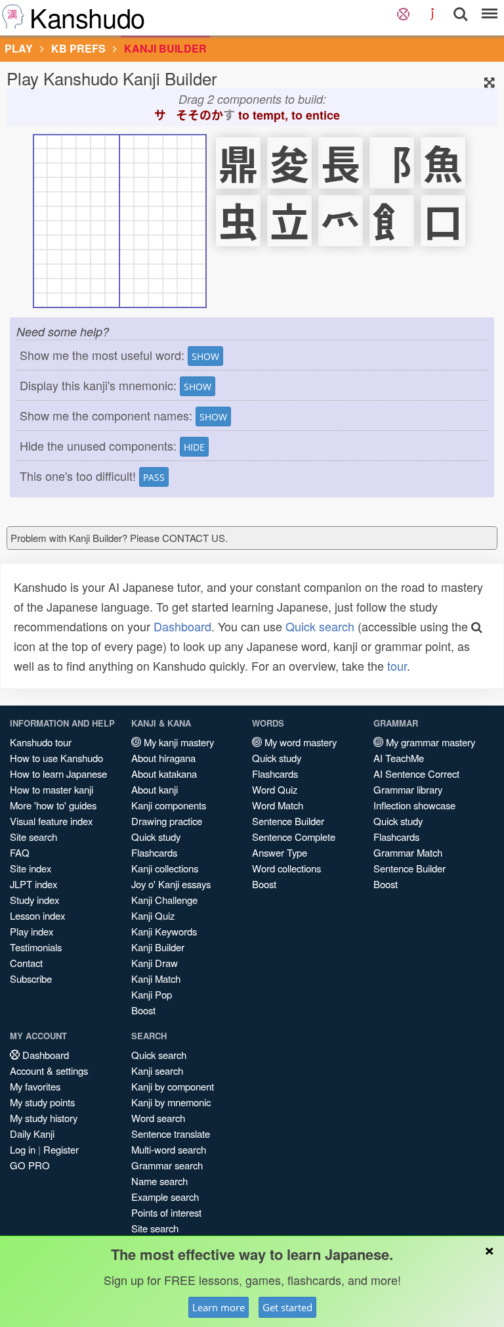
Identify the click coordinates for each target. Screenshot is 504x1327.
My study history (43, 1118)
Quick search (319, 626)
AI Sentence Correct (416, 773)
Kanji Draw (154, 963)
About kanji (154, 789)
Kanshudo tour (41, 742)
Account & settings (49, 1070)
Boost (143, 1010)
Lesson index (37, 915)
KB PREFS (78, 48)
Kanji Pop (151, 994)
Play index (31, 931)
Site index (30, 868)
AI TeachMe (398, 758)
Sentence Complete (293, 836)
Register (61, 1149)
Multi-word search (168, 1149)
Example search (165, 1196)
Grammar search (167, 1165)
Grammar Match (407, 852)
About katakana (164, 773)
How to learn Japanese (58, 773)
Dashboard (182, 626)
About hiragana (163, 758)
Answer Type (279, 852)
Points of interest (166, 1212)
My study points (42, 1102)
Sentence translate (170, 1133)
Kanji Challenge (164, 900)
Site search (33, 836)
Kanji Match (155, 978)
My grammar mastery (429, 742)
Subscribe (31, 978)
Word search (158, 1118)
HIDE (194, 447)
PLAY (19, 48)
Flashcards (154, 852)
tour (397, 665)
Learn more (218, 1307)
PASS (154, 477)
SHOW (205, 356)
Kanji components (168, 805)
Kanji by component (172, 1086)
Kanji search (157, 1070)
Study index (34, 900)
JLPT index (33, 884)
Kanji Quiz (153, 915)
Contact (26, 963)
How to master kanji (51, 789)
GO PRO (30, 1165)
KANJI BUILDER (165, 48)
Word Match (277, 805)
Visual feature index (51, 821)
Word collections (286, 868)
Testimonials (36, 947)
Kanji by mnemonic (171, 1102)
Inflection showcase (414, 805)
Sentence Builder (288, 821)
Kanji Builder (157, 947)
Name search (159, 1181)
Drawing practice (166, 821)
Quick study (155, 836)
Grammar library (407, 789)
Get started (287, 1307)
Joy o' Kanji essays (171, 884)
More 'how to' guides (53, 805)
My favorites (35, 1086)
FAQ (20, 852)
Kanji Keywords (164, 931)
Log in (22, 1149)
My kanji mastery (177, 742)
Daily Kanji (32, 1133)
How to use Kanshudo (56, 758)
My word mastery (299, 742)
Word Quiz (274, 789)
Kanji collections (164, 868)
